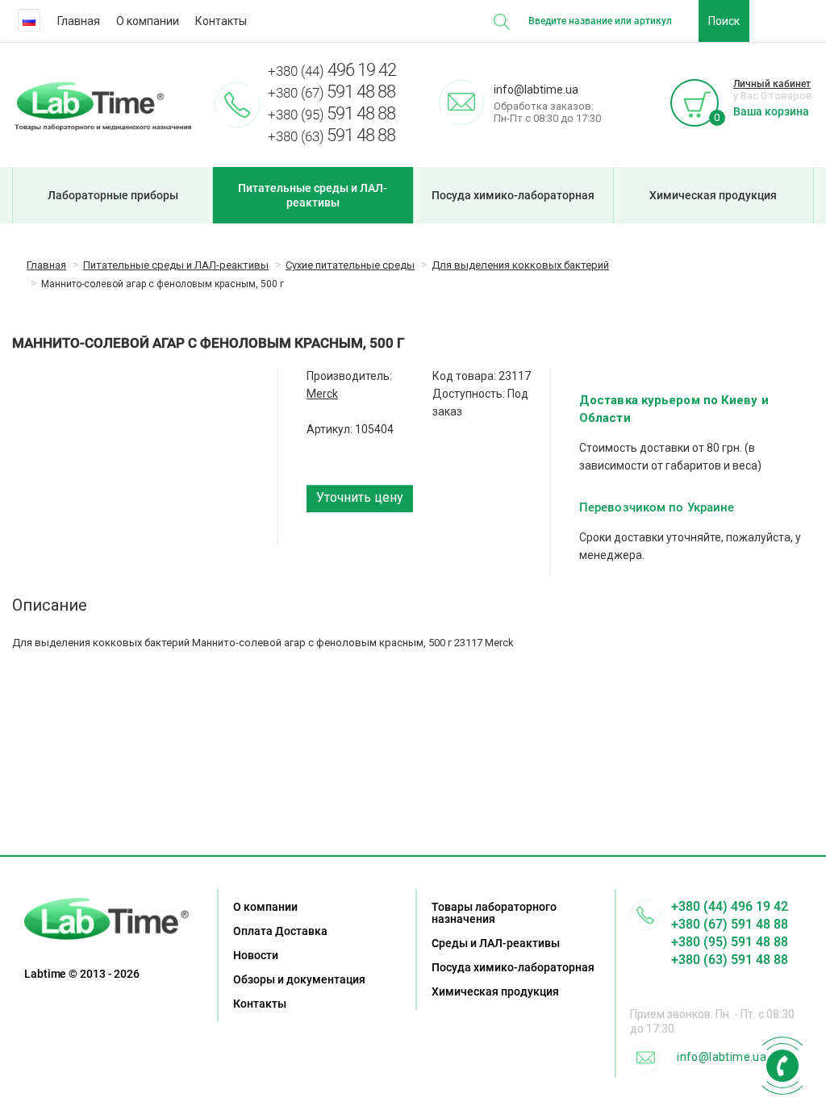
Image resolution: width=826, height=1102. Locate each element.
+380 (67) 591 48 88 (729, 924)
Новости (255, 955)
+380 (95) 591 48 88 (729, 942)
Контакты (221, 21)
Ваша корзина (771, 111)
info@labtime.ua (721, 1056)
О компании (147, 21)
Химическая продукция (713, 195)
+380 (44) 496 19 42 (729, 906)
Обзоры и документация (299, 979)
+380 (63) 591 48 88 (729, 959)
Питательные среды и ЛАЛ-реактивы (312, 195)
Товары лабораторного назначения (494, 912)
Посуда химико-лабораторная (513, 195)
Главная (78, 21)
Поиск (724, 21)
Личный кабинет (772, 84)
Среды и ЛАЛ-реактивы (496, 943)
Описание (49, 605)
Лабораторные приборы (113, 195)
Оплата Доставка (280, 931)
